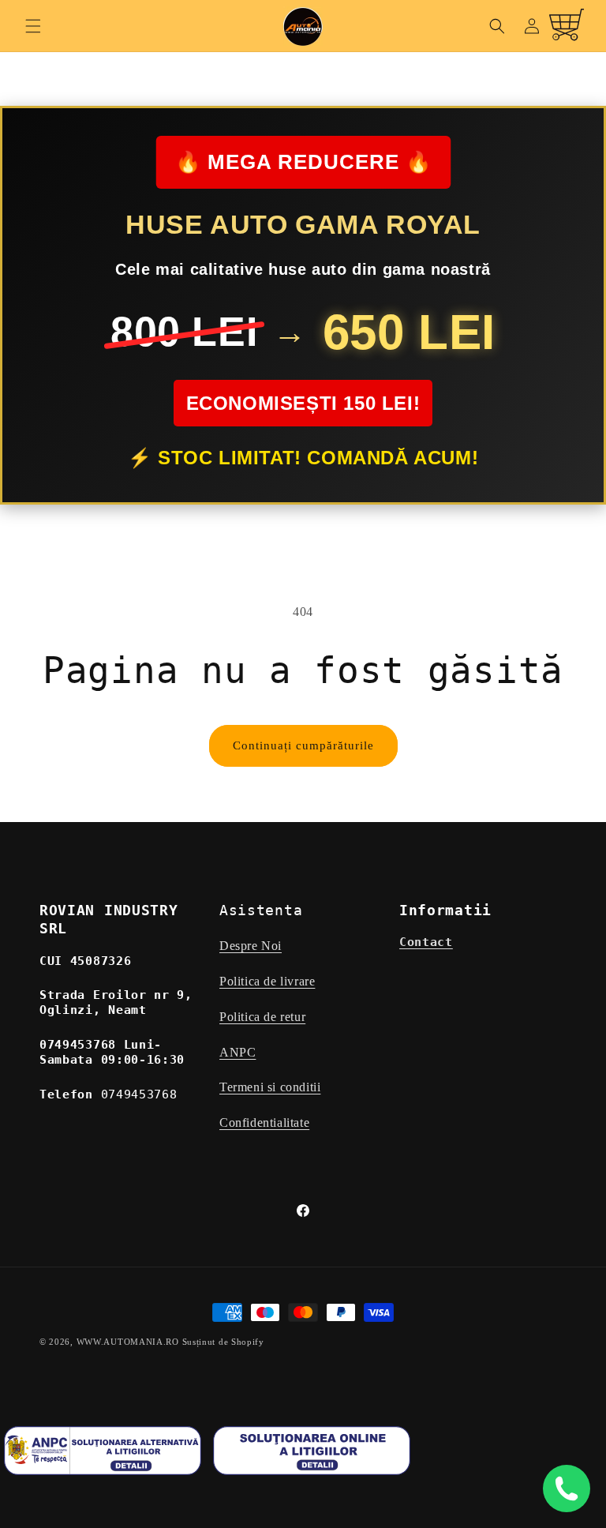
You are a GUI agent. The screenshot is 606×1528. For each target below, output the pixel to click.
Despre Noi (250, 945)
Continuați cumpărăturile (303, 745)
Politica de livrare (267, 981)
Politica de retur (262, 1016)
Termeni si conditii (269, 1087)
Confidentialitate (264, 1122)
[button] (33, 26)
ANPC (237, 1052)
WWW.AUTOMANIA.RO (128, 1341)
